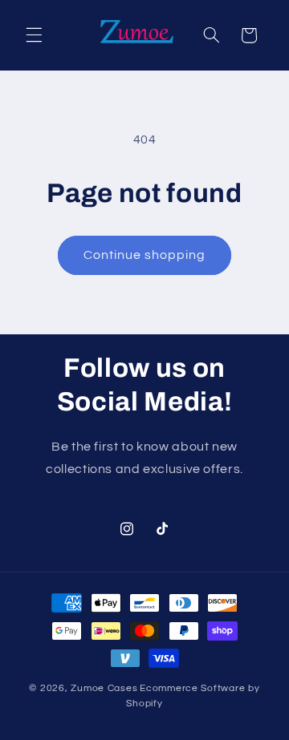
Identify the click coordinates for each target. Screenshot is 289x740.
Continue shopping (144, 255)
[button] (33, 35)
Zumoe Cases (104, 688)
